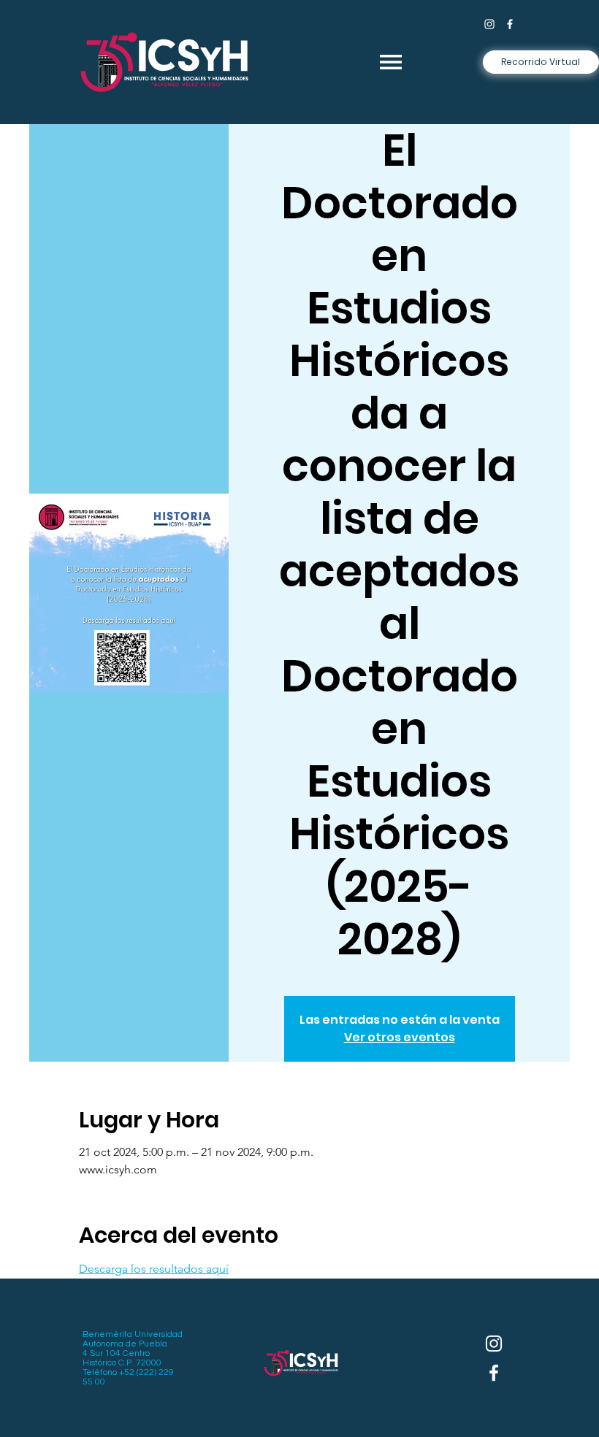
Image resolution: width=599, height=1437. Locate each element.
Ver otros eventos (399, 1037)
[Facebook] (509, 24)
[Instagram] (489, 24)
